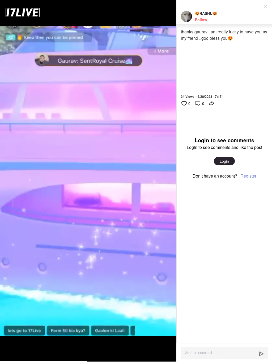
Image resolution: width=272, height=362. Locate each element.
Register (248, 176)
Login (224, 161)
